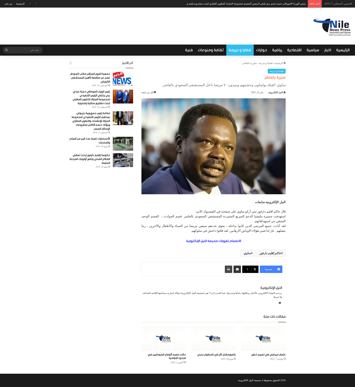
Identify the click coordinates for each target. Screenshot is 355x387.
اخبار (327, 50)
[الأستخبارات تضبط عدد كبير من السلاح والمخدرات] (123, 144)
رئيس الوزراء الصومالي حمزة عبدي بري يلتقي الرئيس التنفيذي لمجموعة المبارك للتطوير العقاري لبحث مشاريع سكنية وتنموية (243, 3)
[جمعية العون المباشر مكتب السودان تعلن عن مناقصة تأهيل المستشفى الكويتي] (123, 79)
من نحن (8, 3)
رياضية (277, 50)
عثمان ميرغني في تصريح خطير (268, 354)
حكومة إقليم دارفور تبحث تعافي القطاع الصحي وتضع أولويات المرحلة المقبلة (90, 159)
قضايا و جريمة (240, 50)
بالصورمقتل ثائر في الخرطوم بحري (216, 354)
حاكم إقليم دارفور (270, 253)
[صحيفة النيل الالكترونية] (332, 26)
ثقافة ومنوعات (211, 50)
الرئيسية (20, 3)
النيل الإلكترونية (275, 92)
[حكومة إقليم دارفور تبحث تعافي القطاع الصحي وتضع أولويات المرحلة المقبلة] (123, 160)
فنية (189, 50)
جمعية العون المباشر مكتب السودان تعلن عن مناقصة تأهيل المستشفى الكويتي (90, 77)
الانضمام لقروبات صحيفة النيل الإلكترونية (213, 240)
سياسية (313, 50)
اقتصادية (294, 50)
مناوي (247, 253)
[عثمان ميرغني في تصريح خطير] (263, 338)
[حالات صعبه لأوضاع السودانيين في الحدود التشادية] (163, 338)
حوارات (261, 50)
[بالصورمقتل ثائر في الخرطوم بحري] (213, 338)
